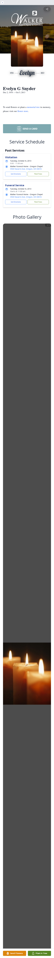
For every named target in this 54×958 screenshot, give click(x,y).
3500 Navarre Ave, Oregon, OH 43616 (26, 169)
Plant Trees (38, 174)
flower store (22, 111)
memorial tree (33, 107)
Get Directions (16, 174)
